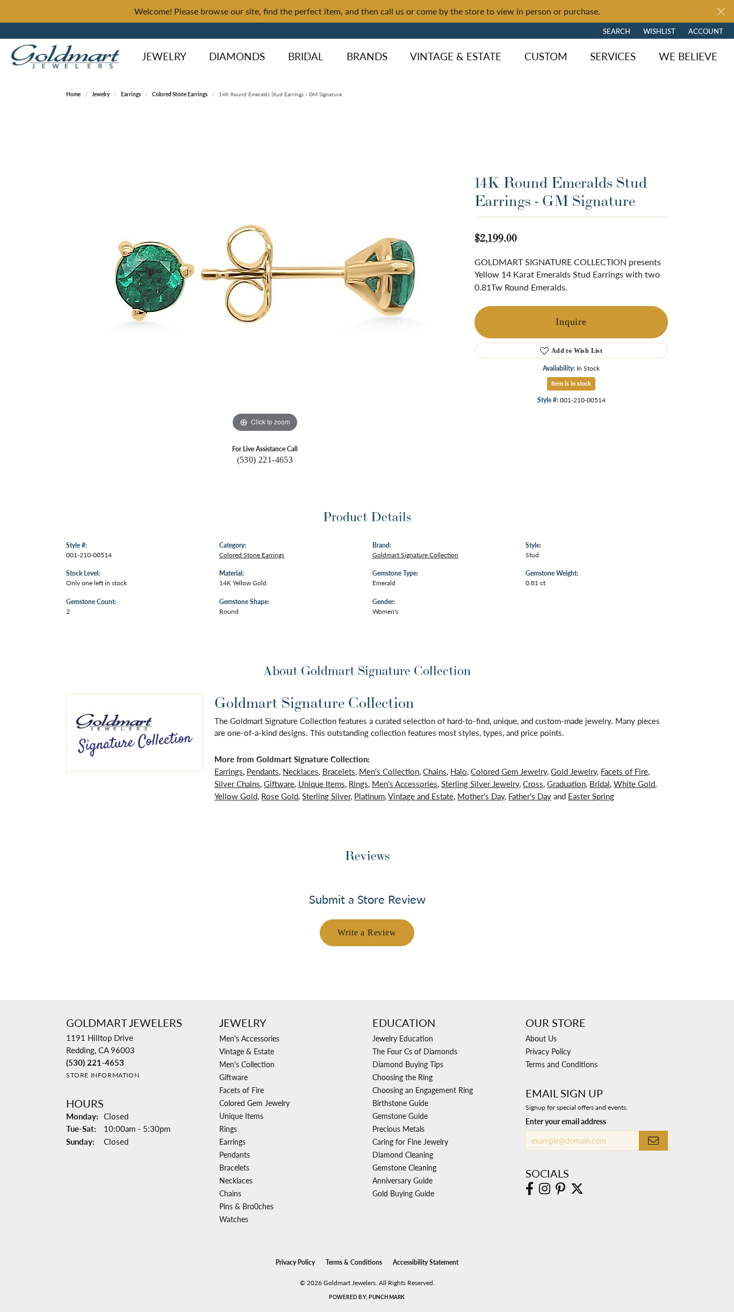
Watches (233, 1219)
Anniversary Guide (402, 1180)
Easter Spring (591, 796)
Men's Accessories (404, 784)
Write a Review (366, 932)
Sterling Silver (326, 796)
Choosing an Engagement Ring (422, 1089)
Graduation (566, 784)
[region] (265, 273)
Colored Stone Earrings (179, 94)
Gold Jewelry (574, 771)
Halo (458, 771)
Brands (367, 56)
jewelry (101, 94)
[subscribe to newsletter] (653, 1141)
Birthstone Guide (400, 1102)
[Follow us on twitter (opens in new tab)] (577, 1188)
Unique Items (321, 784)
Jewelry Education (402, 1038)
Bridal (305, 56)
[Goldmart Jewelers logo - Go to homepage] (68, 56)
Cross (533, 784)
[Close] (721, 11)
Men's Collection (389, 771)
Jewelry (164, 56)
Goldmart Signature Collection (415, 554)
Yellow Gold (235, 796)
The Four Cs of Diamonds (414, 1051)
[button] (615, 31)
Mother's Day (481, 796)
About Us (541, 1038)
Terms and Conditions (562, 1064)
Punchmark (387, 1297)
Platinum (369, 796)
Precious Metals (398, 1128)
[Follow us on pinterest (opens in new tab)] (560, 1188)
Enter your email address (566, 1121)
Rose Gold (279, 796)
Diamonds (237, 56)
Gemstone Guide (400, 1115)
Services (613, 56)
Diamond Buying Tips (407, 1064)
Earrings (131, 94)
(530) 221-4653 (265, 459)
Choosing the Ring (402, 1077)
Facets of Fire (624, 771)
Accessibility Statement (425, 1262)
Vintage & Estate (455, 56)
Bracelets (338, 771)
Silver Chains (237, 784)
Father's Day (529, 796)
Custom (545, 56)
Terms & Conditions (354, 1262)
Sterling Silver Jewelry (480, 784)
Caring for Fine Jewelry (410, 1141)
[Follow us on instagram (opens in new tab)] (544, 1188)
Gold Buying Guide (403, 1193)
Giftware (279, 784)
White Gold (634, 784)
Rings (358, 784)
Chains (435, 771)
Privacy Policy (548, 1051)
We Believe (688, 56)
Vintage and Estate (421, 796)
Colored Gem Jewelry (509, 771)
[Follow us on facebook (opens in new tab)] (530, 1188)
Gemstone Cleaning (404, 1167)
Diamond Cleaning (402, 1154)
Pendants (263, 771)
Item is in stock (571, 383)
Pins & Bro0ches (246, 1206)
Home (73, 94)
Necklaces (301, 771)
